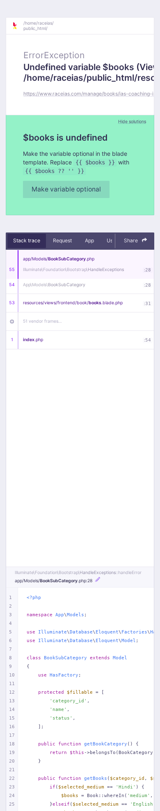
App (89, 240)
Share (131, 240)
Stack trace (26, 240)
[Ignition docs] (17, 26)
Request (62, 240)
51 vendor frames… (42, 321)
